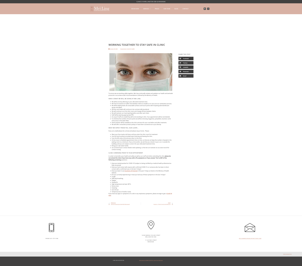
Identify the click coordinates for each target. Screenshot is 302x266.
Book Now (135, 9)
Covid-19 (129, 49)
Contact (185, 9)
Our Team (167, 9)
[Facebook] (205, 9)
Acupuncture (123, 49)
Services (146, 9)
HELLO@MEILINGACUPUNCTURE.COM (250, 238)
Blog (176, 9)
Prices (157, 9)
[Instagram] (208, 9)
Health (133, 49)
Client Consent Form (287, 254)
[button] (185, 58)
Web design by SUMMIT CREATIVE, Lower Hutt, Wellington (151, 260)
